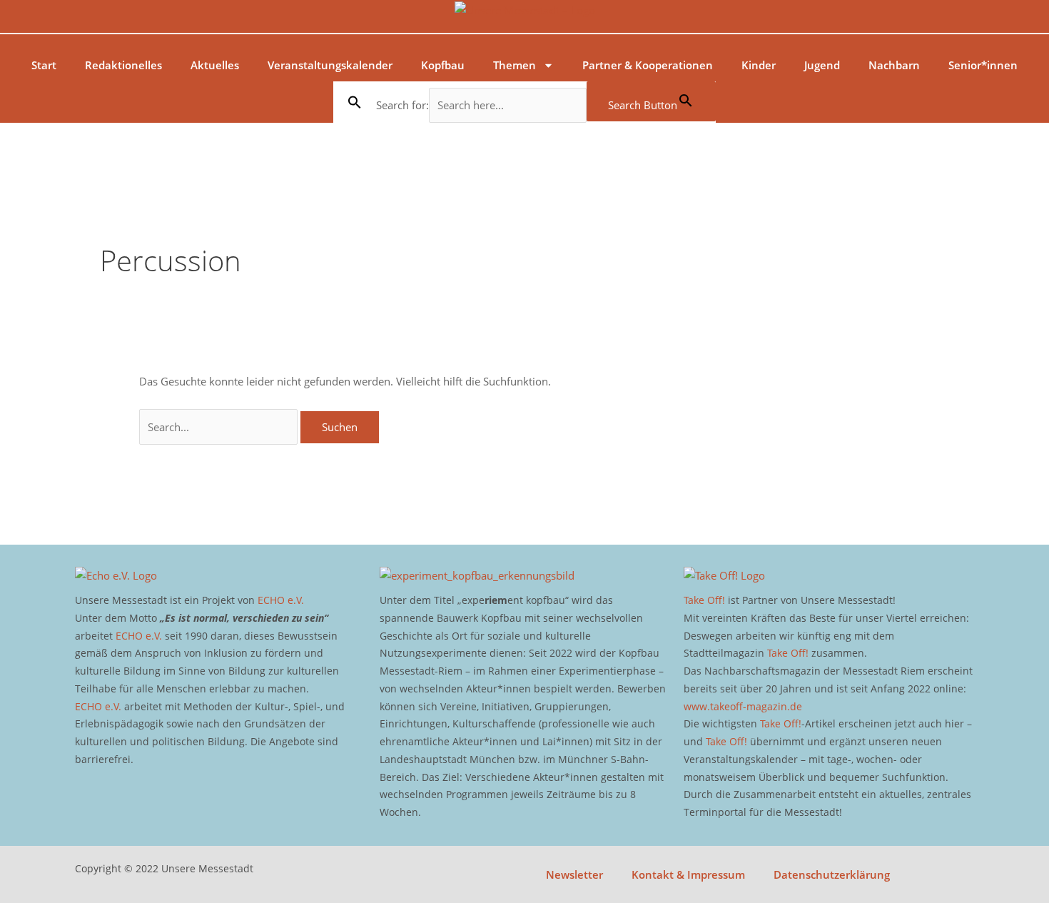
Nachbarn (894, 65)
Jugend (822, 65)
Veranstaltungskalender (330, 65)
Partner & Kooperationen (647, 65)
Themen (514, 65)
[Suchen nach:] (219, 427)
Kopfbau (443, 65)
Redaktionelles (123, 65)
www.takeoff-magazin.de (743, 706)
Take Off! (704, 600)
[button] (354, 102)
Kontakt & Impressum (688, 874)
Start (43, 65)
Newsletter (574, 874)
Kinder (758, 65)
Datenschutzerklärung (832, 874)
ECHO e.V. (281, 600)
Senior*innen (983, 65)
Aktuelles (215, 65)
